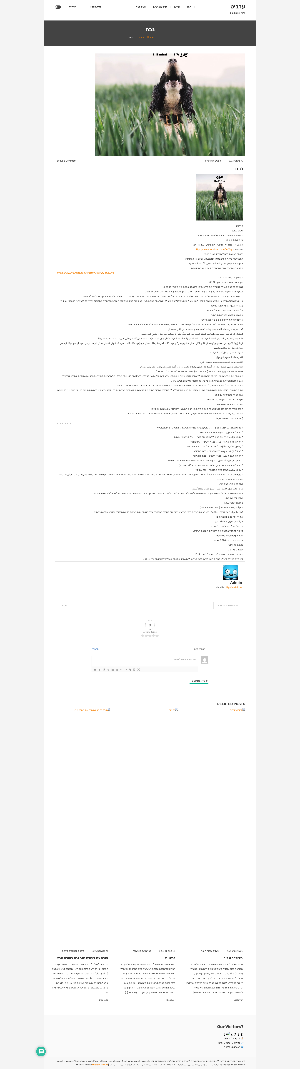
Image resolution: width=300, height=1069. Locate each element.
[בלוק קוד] (126, 669)
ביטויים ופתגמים (76, 951)
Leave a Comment (66, 160)
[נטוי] (99, 669)
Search (72, 6)
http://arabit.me (233, 587)
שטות (64, 605)
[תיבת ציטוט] (121, 669)
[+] (138, 669)
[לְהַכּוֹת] (108, 669)
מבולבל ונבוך (233, 958)
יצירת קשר (141, 7)
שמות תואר (206, 951)
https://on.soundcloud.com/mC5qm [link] (214, 249)
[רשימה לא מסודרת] (117, 669)
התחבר (95, 649)
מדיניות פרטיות (160, 7)
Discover (238, 1000)
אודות (177, 7)
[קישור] (130, 669)
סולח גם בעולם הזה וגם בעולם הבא (82, 958)
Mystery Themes (100, 1065)
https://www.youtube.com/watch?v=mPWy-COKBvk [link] (85, 272)
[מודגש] (95, 669)
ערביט (237, 6)
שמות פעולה (139, 951)
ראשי (189, 7)
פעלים (218, 160)
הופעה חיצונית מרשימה (228, 605)
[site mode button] (58, 7)
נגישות (170, 958)
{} (134, 669)
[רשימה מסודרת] (112, 669)
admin (211, 161)
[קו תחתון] (104, 669)
